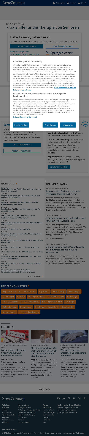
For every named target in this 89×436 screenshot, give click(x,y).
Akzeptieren (68, 125)
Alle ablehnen (50, 125)
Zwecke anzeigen (21, 125)
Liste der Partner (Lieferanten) (25, 117)
